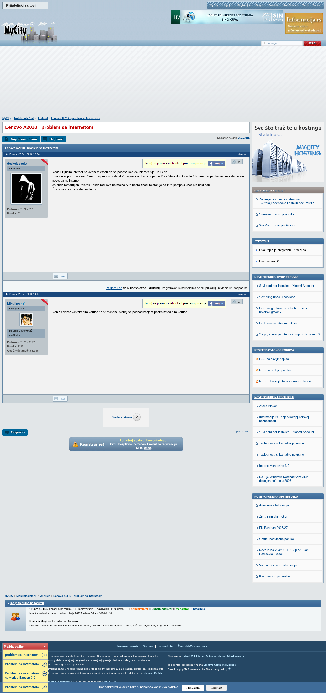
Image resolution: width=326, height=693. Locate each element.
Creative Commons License (220, 664)
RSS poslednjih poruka (275, 370)
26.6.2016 (244, 137)
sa (22, 655)
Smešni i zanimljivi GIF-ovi (277, 225)
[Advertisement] (163, 83)
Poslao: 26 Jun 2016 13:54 (24, 154)
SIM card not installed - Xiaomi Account (286, 285)
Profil (62, 276)
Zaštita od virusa (215, 656)
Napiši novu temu (24, 139)
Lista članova (290, 5)
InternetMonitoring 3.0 (274, 465)
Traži (305, 5)
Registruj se (244, 5)
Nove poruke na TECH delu (274, 397)
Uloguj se (227, 5)
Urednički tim (166, 646)
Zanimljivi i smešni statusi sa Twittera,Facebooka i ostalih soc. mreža (286, 201)
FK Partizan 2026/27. (274, 527)
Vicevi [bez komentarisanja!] (279, 565)
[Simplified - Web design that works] (229, 668)
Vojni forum (197, 656)
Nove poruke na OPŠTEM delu (276, 496)
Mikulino (13, 303)
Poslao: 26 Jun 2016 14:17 (24, 294)
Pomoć (317, 5)
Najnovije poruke (128, 646)
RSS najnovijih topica (274, 359)
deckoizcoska (17, 163)
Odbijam (216, 687)
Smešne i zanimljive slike (276, 214)
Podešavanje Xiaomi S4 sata (279, 323)
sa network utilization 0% (22, 675)
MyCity (214, 5)
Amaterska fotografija (274, 505)
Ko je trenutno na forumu (27, 603)
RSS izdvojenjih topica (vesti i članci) (285, 381)
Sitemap (148, 646)
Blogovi (260, 5)
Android (43, 118)
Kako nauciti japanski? (274, 576)
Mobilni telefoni (24, 118)
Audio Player (268, 406)
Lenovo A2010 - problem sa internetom (75, 118)
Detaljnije (199, 608)
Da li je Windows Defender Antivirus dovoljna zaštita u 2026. (283, 479)
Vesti (187, 656)
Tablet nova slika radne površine (281, 443)
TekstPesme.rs (235, 656)
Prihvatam (193, 687)
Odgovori (56, 139)
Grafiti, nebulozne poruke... (278, 539)
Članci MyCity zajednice (193, 646)
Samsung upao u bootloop (277, 297)
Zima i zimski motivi (273, 516)
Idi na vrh (243, 431)
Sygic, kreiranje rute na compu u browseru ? (289, 334)
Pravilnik (273, 5)
